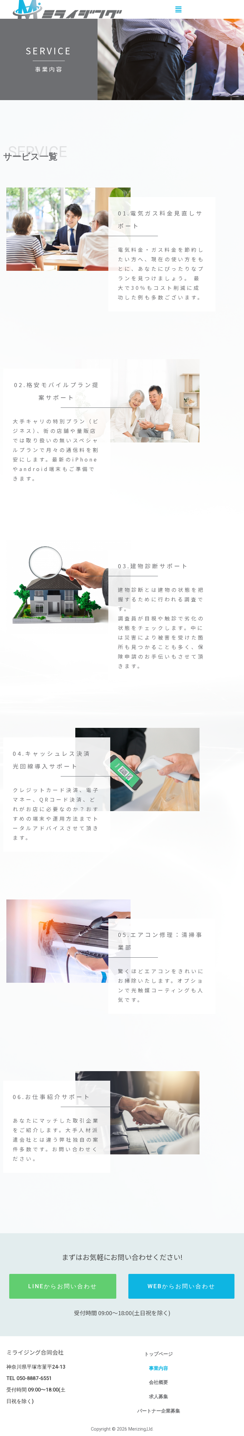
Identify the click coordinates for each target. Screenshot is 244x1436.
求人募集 (158, 1396)
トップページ (158, 1354)
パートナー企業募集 (158, 1411)
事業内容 (158, 1368)
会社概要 (158, 1382)
